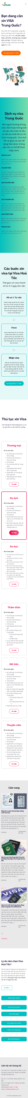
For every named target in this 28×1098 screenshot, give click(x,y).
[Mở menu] (26, 4)
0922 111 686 (14, 1087)
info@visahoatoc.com (12, 1089)
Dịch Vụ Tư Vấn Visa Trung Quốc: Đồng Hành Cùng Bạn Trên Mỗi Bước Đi (12, 906)
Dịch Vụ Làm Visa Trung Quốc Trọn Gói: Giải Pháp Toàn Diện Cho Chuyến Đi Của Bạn (13, 858)
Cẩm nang (14, 787)
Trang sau (4, 938)
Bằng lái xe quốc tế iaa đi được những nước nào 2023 (12, 812)
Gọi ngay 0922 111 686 (11, 53)
